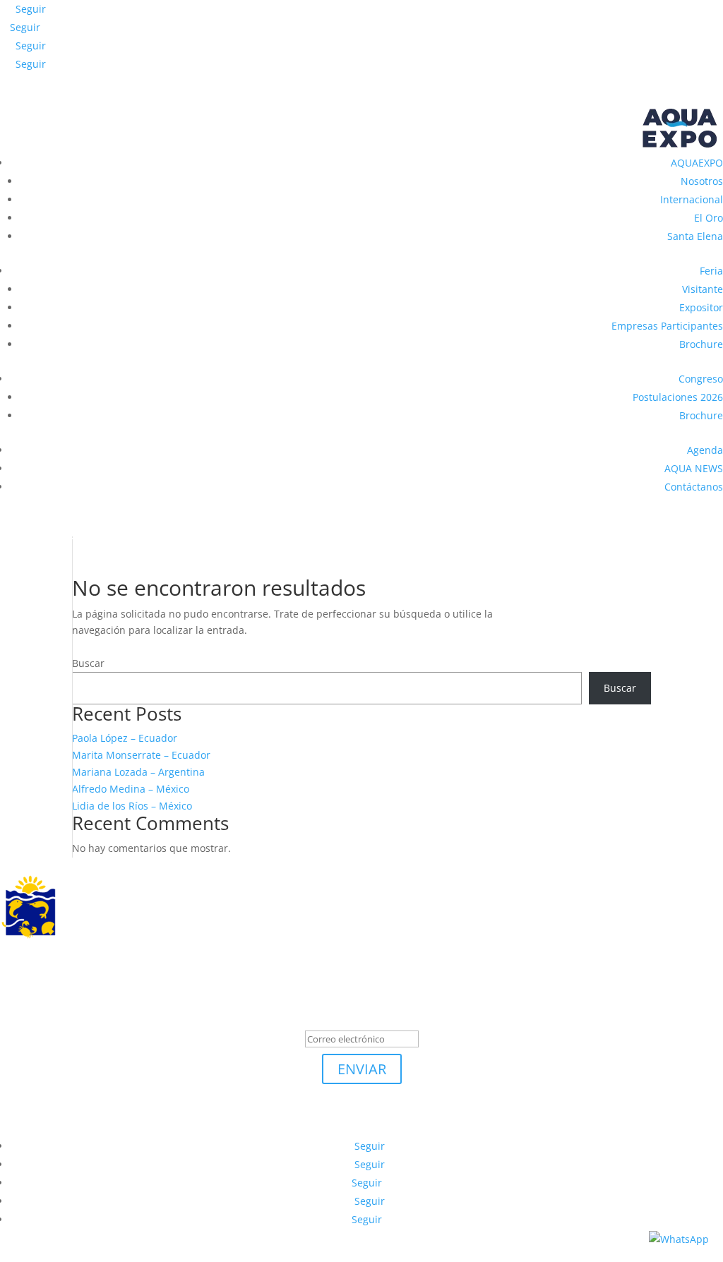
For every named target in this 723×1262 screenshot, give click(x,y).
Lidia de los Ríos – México (132, 805)
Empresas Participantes (667, 325)
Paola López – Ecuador (124, 738)
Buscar (88, 663)
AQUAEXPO (697, 162)
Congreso (701, 378)
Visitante (702, 289)
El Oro (708, 217)
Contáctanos (693, 486)
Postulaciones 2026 (678, 397)
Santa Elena (695, 236)
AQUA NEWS (693, 468)
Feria (711, 270)
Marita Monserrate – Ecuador (141, 755)
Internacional (691, 199)
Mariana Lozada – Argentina (138, 772)
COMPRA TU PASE (74, 524)
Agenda (705, 450)
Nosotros (702, 181)
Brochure (701, 344)
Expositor (701, 307)
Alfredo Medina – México (130, 788)
